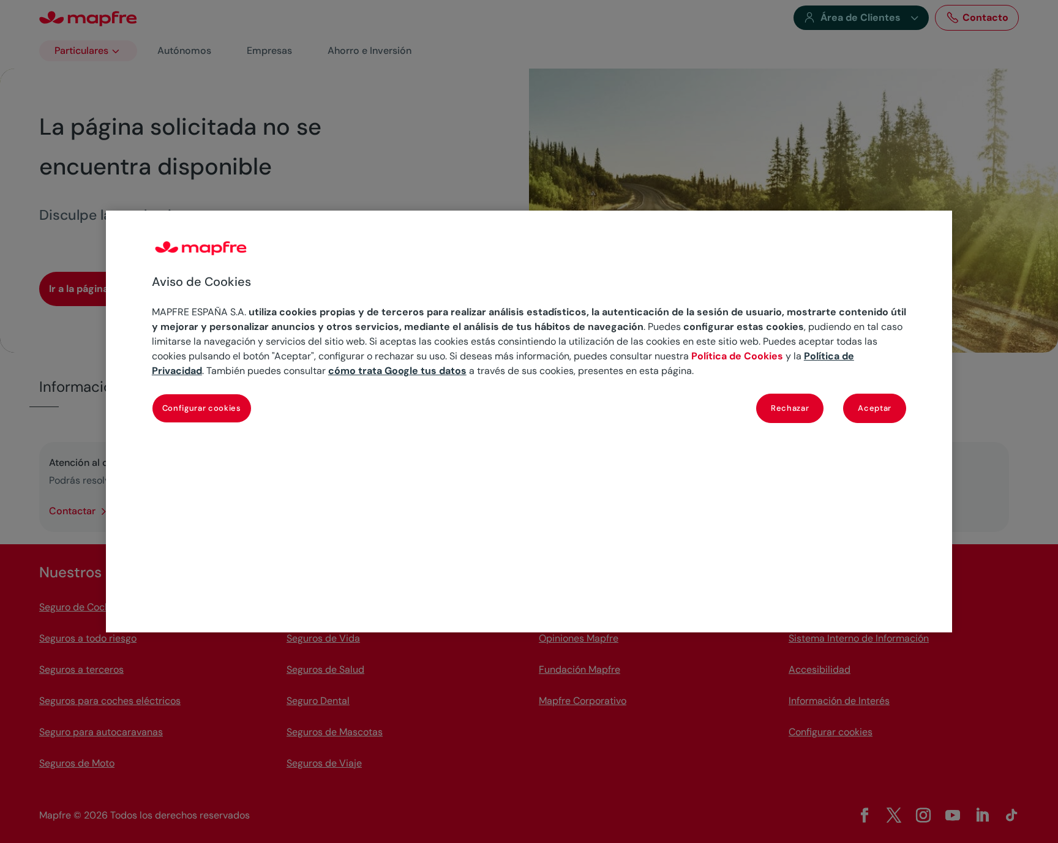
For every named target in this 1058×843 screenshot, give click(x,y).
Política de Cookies (737, 356)
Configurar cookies (201, 408)
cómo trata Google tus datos (397, 370)
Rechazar (790, 408)
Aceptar (874, 408)
